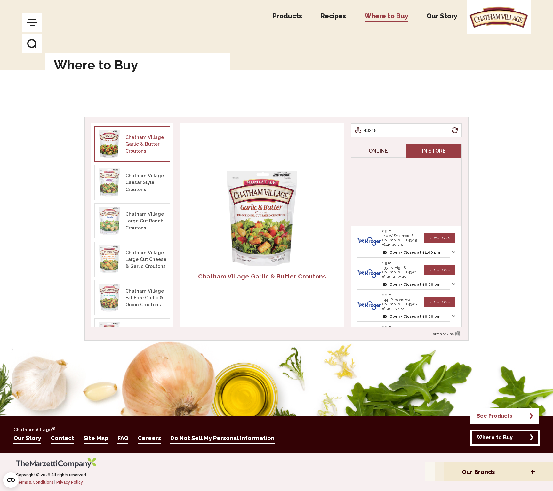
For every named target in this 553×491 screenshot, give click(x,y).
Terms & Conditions (34, 482)
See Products (494, 416)
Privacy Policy (69, 482)
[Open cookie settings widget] (11, 480)
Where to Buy (495, 437)
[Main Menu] (32, 22)
